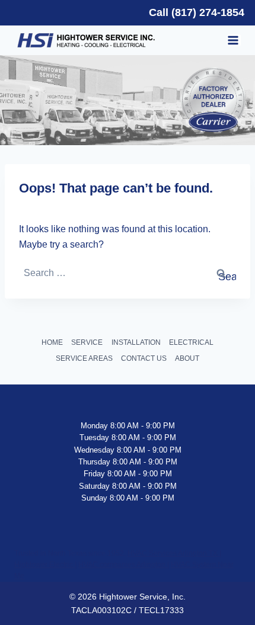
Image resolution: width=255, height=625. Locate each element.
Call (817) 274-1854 (196, 12)
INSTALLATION (136, 342)
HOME (52, 342)
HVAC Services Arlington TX (173, 553)
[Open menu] (234, 40)
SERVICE (87, 342)
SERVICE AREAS (84, 358)
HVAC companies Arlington (122, 564)
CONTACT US (144, 358)
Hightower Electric (44, 564)
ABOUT (187, 358)
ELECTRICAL (191, 342)
